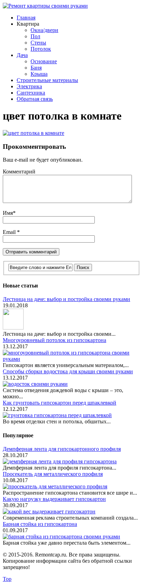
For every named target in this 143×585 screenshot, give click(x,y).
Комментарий (19, 171)
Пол (35, 36)
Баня (36, 68)
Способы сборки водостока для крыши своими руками (68, 371)
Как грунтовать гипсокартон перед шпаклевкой (59, 403)
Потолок (41, 49)
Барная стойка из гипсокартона (40, 524)
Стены (38, 43)
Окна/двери (44, 30)
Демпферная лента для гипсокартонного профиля (62, 449)
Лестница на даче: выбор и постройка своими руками (66, 299)
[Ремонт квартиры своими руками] (45, 6)
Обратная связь (35, 99)
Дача (22, 55)
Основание (44, 61)
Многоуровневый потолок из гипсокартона (54, 340)
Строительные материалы (47, 80)
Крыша (39, 74)
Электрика (29, 86)
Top (7, 579)
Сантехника (31, 93)
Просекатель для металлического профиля (53, 474)
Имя (8, 213)
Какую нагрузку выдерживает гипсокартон (54, 499)
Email (10, 232)
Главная (26, 18)
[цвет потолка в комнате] (33, 133)
